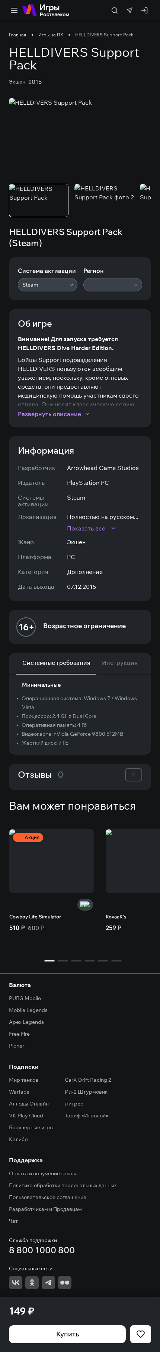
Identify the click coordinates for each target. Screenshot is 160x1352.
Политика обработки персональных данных (63, 1185)
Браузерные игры (31, 1127)
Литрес (74, 1103)
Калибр (18, 1139)
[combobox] (47, 284)
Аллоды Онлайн (29, 1103)
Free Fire (19, 1034)
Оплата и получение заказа (43, 1173)
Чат (13, 1221)
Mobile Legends (28, 1010)
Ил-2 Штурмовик (86, 1091)
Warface (19, 1091)
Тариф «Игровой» (86, 1115)
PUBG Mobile (25, 998)
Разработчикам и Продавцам (45, 1209)
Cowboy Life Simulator (35, 917)
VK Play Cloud (26, 1115)
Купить (67, 1334)
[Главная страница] (45, 10)
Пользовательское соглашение (47, 1197)
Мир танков (23, 1080)
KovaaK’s (116, 917)
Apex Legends (26, 1022)
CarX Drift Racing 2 (88, 1080)
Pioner (16, 1045)
